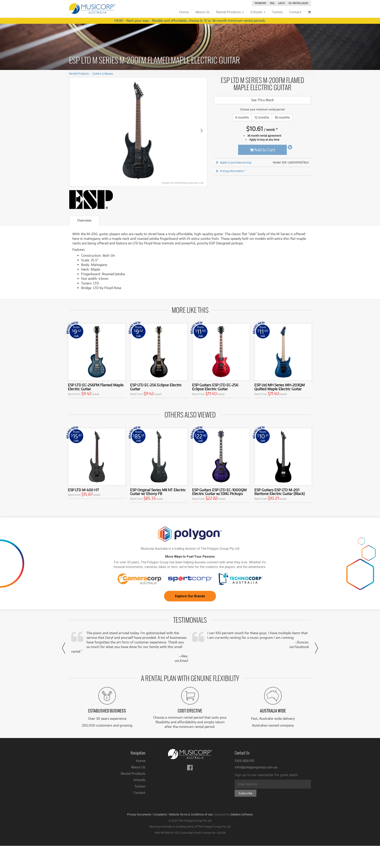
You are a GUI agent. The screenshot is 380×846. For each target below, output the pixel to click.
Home (140, 761)
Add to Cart (264, 149)
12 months (261, 117)
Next (201, 130)
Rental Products (79, 73)
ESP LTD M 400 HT (83, 489)
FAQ (272, 3)
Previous (74, 130)
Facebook (260, 3)
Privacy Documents (139, 814)
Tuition (140, 786)
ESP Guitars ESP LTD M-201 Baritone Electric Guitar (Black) (279, 491)
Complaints (160, 814)
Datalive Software (242, 814)
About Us (138, 767)
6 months (242, 117)
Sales (298, 3)
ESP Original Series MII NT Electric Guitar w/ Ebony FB (158, 491)
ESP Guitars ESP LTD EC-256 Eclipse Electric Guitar (215, 387)
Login (281, 3)
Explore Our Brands (190, 596)
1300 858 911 (244, 761)
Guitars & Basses (102, 73)
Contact (139, 793)
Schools (139, 780)
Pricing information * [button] (233, 171)
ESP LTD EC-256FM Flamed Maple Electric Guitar (96, 387)
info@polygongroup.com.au (256, 767)
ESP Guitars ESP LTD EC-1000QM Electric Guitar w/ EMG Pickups (219, 491)
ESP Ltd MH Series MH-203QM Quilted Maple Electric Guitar (279, 387)
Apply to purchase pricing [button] (235, 162)
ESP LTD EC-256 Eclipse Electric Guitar (156, 387)
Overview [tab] (84, 220)
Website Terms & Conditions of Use (191, 814)
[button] (63, 648)
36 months (282, 117)
